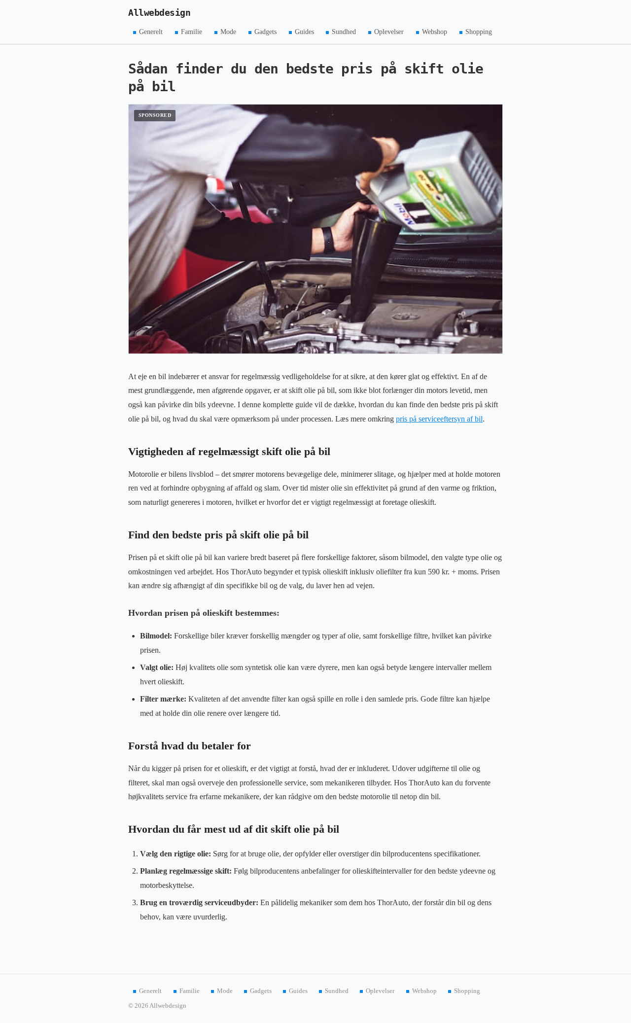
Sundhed (344, 31)
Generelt (151, 31)
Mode (228, 31)
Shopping (478, 31)
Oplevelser (389, 31)
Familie (191, 31)
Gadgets (265, 31)
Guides (304, 31)
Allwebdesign (159, 13)
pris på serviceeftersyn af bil (439, 419)
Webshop (434, 31)
